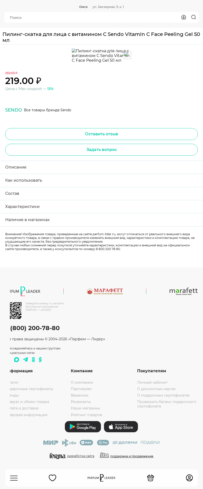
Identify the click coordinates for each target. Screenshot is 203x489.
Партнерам (81, 389)
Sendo (13, 110)
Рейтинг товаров (86, 415)
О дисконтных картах (156, 389)
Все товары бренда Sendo (47, 110)
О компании (82, 382)
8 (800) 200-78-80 (32, 328)
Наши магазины (85, 408)
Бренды (11, 395)
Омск (83, 7)
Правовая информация (25, 415)
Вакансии (79, 395)
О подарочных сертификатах (163, 395)
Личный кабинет (152, 382)
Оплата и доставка (21, 408)
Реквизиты (81, 402)
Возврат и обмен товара (26, 402)
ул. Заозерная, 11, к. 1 (108, 7)
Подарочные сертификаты (28, 389)
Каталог (11, 382)
